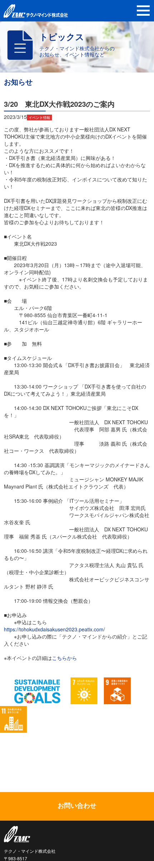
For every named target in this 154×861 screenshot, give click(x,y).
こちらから (64, 657)
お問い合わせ (77, 805)
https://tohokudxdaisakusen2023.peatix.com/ (54, 629)
